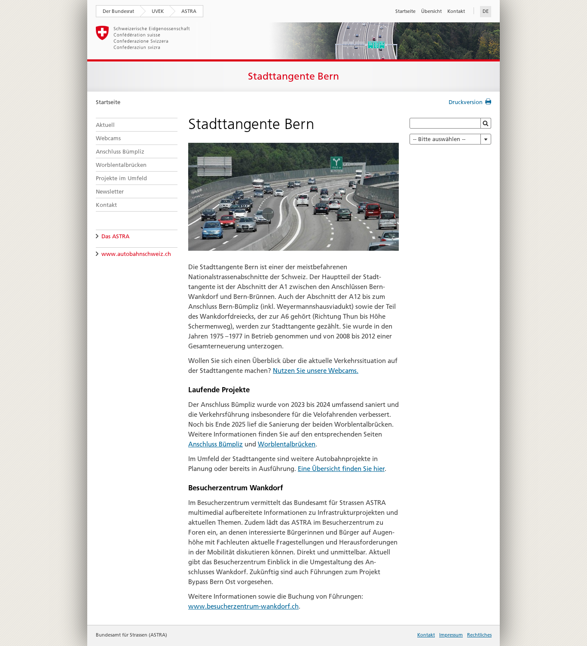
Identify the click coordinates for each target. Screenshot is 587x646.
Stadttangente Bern (293, 76)
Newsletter (110, 191)
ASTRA (188, 11)
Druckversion (466, 101)
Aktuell (105, 124)
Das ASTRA (115, 236)
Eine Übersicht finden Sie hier (341, 469)
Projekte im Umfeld (121, 178)
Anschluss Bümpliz (120, 151)
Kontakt (456, 11)
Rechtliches (479, 635)
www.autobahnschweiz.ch (136, 253)
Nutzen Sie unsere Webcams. (315, 370)
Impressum (451, 635)
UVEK (158, 11)
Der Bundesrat (118, 11)
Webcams (108, 138)
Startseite (405, 11)
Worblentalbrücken (121, 164)
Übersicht (431, 11)
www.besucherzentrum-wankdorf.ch (243, 606)
